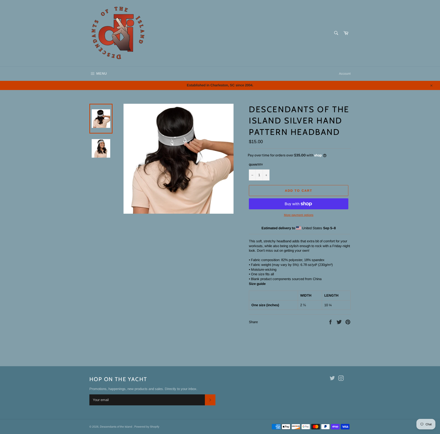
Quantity (256, 164)
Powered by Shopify (146, 426)
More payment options (299, 215)
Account (345, 73)
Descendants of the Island (116, 426)
